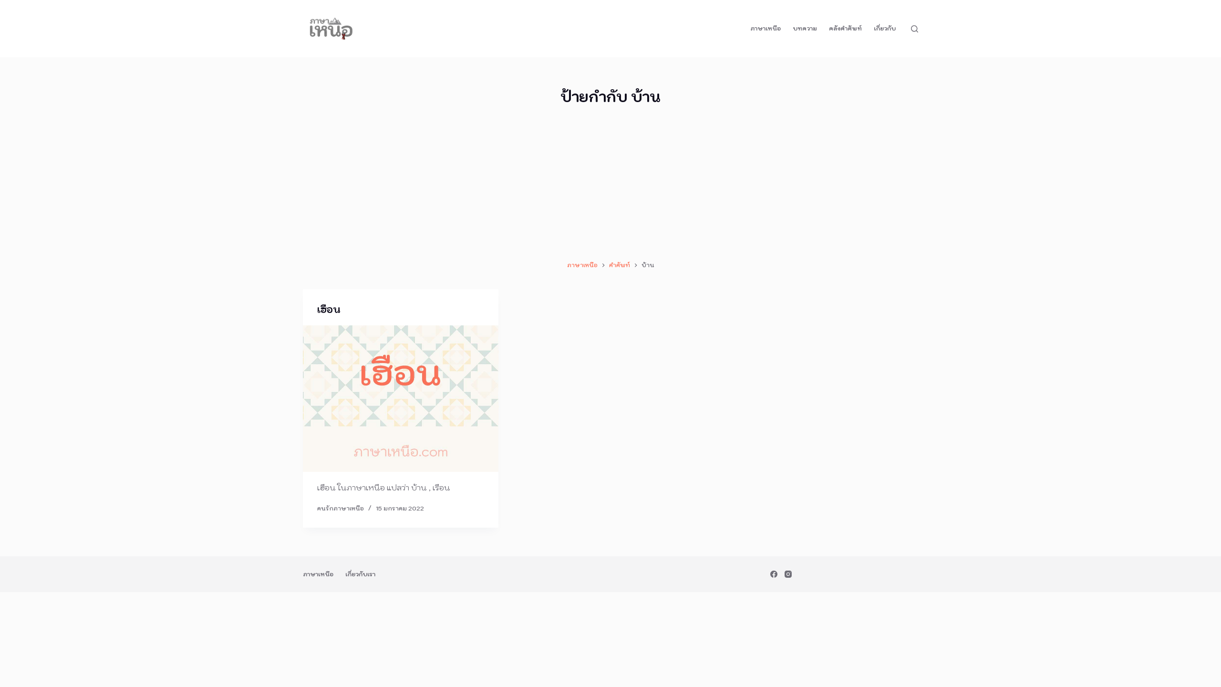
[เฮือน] (400, 398)
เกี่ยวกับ (885, 28)
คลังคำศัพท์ (845, 28)
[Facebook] (773, 574)
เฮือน (329, 309)
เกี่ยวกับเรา (360, 574)
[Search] (914, 28)
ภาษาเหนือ (765, 28)
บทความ (805, 28)
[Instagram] (788, 574)
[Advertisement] (610, 183)
